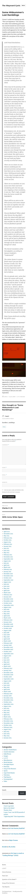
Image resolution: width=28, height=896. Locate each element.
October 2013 (7, 540)
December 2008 (8, 624)
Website (4, 482)
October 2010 (7, 578)
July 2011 (6, 563)
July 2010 (6, 584)
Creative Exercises (9, 752)
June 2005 (7, 710)
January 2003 (7, 738)
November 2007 (8, 649)
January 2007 (7, 670)
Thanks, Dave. (8, 810)
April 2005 (7, 714)
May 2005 (6, 712)
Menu (23, 5)
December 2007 (8, 647)
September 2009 (9, 605)
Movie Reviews (8, 762)
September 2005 (8, 704)
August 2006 (7, 681)
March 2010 (7, 592)
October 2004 (8, 725)
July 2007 (6, 658)
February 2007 (8, 668)
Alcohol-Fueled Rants (10, 749)
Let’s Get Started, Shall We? (16, 828)
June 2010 (6, 586)
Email (4, 475)
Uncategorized (8, 779)
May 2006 (7, 687)
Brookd (4, 847)
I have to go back (9, 806)
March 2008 (7, 641)
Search (4, 790)
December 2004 (8, 721)
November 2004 (8, 723)
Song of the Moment (10, 768)
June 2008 (7, 634)
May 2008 (6, 637)
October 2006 (8, 677)
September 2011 (8, 559)
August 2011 (7, 561)
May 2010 (6, 588)
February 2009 (8, 620)
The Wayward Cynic (11, 6)
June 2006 (7, 685)
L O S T (18, 396)
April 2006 (7, 689)
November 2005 (8, 700)
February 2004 (8, 727)
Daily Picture (7, 754)
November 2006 (8, 674)
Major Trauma (13, 840)
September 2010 (8, 580)
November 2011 (8, 557)
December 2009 (8, 599)
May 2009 (7, 613)
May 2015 (6, 536)
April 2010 (7, 590)
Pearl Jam (6, 766)
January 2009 (8, 622)
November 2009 (8, 601)
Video (5, 781)
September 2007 (8, 653)
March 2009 (7, 618)
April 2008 (7, 639)
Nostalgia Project (9, 764)
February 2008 (8, 643)
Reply (4, 426)
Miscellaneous (8, 760)
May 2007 (6, 662)
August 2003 (7, 729)
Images (6, 756)
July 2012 (6, 548)
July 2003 (6, 731)
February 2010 (8, 594)
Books (4, 864)
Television (22, 396)
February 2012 (8, 554)
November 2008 (8, 626)
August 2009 (7, 607)
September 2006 (9, 679)
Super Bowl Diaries (9, 773)
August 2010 (7, 582)
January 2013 (7, 546)
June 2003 (7, 733)
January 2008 (7, 645)
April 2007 (7, 664)
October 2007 (8, 651)
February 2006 (8, 693)
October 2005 (8, 702)
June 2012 (6, 550)
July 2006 (6, 683)
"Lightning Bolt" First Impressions (14, 816)
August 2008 (7, 630)
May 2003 (6, 735)
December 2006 (8, 672)
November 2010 (8, 576)
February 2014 (8, 538)
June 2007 (7, 660)
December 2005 (8, 698)
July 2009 (6, 609)
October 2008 (8, 628)
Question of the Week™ (9, 879)
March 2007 (7, 666)
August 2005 (7, 706)
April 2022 (7, 531)
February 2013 (8, 544)
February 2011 (8, 569)
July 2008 (6, 632)
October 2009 (8, 603)
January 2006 (8, 695)
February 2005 (8, 719)
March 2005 (7, 717)
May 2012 (6, 552)
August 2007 (7, 655)
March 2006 (7, 691)
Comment (5, 444)
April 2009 (7, 616)
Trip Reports (7, 777)
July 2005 (6, 708)
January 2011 (7, 571)
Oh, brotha (12, 847)
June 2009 (7, 611)
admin (6, 396)
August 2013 (7, 542)
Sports (6, 771)
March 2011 (7, 567)
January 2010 (7, 597)
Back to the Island (9, 808)
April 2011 (6, 565)
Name (4, 467)
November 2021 (8, 533)
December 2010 (8, 573)
